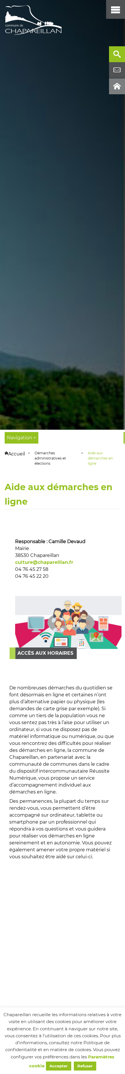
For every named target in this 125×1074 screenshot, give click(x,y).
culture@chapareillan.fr (44, 562)
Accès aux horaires (45, 653)
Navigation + (21, 437)
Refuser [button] (85, 1066)
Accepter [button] (58, 1066)
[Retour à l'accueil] (34, 20)
